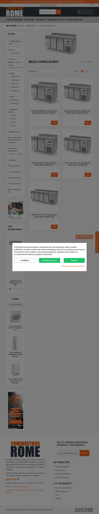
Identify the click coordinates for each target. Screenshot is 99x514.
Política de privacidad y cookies (73, 266)
